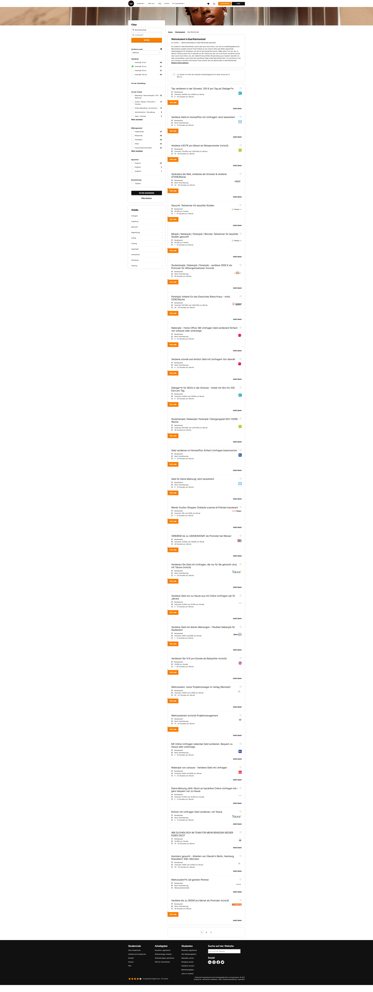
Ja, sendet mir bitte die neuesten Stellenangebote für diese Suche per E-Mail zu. (203, 75)
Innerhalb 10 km (140, 62)
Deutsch (138, 163)
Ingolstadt (135, 249)
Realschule (138, 135)
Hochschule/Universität (143, 148)
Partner (131, 962)
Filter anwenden (146, 193)
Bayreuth (134, 227)
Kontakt (166, 3)
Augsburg (134, 221)
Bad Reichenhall (193, 32)
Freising (134, 243)
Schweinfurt (135, 255)
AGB (220, 979)
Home (170, 32)
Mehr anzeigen (137, 119)
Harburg (134, 266)
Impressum (241, 979)
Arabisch (138, 171)
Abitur (137, 144)
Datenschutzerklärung (229, 979)
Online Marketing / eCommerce (146, 108)
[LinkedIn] (210, 962)
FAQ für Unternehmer (162, 962)
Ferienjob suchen (187, 962)
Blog (159, 3)
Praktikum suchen (187, 966)
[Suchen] (214, 3)
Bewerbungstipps (187, 970)
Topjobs (138, 183)
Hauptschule (139, 132)
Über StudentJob (134, 950)
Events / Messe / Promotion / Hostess (145, 103)
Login (238, 3)
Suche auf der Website (221, 946)
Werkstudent (180, 32)
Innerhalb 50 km (140, 70)
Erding (133, 238)
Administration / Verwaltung (145, 112)
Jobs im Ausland (187, 974)
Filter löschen (146, 198)
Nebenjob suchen (187, 958)
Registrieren (224, 3)
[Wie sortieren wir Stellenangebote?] (161, 49)
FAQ (129, 966)
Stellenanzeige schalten (163, 954)
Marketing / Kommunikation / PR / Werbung (147, 96)
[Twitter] (223, 962)
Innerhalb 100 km (141, 75)
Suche (146, 40)
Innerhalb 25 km (140, 66)
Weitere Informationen (180, 63)
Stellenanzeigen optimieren (164, 958)
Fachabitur (138, 140)
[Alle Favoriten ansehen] (208, 3)
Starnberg (134, 260)
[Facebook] (219, 962)
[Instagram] (214, 962)
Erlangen (134, 216)
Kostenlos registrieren (162, 950)
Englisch (138, 167)
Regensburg (135, 232)
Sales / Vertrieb (140, 116)
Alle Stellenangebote (188, 954)
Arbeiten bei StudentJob (137, 954)
